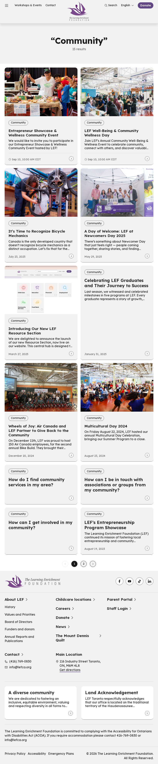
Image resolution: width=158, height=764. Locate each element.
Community (18, 122)
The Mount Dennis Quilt (72, 638)
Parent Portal (119, 599)
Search (112, 5)
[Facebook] (119, 581)
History (10, 607)
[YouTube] (129, 581)
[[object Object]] (70, 713)
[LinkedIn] (149, 581)
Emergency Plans (61, 754)
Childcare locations (73, 599)
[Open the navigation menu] (6, 5)
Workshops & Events (28, 5)
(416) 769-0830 (20, 661)
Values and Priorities (20, 614)
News (61, 626)
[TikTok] (139, 581)
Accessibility (37, 754)
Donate (145, 5)
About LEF (14, 599)
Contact (50, 5)
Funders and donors (19, 629)
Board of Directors (18, 622)
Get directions (70, 670)
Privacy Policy (15, 754)
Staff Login (117, 608)
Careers (63, 608)
